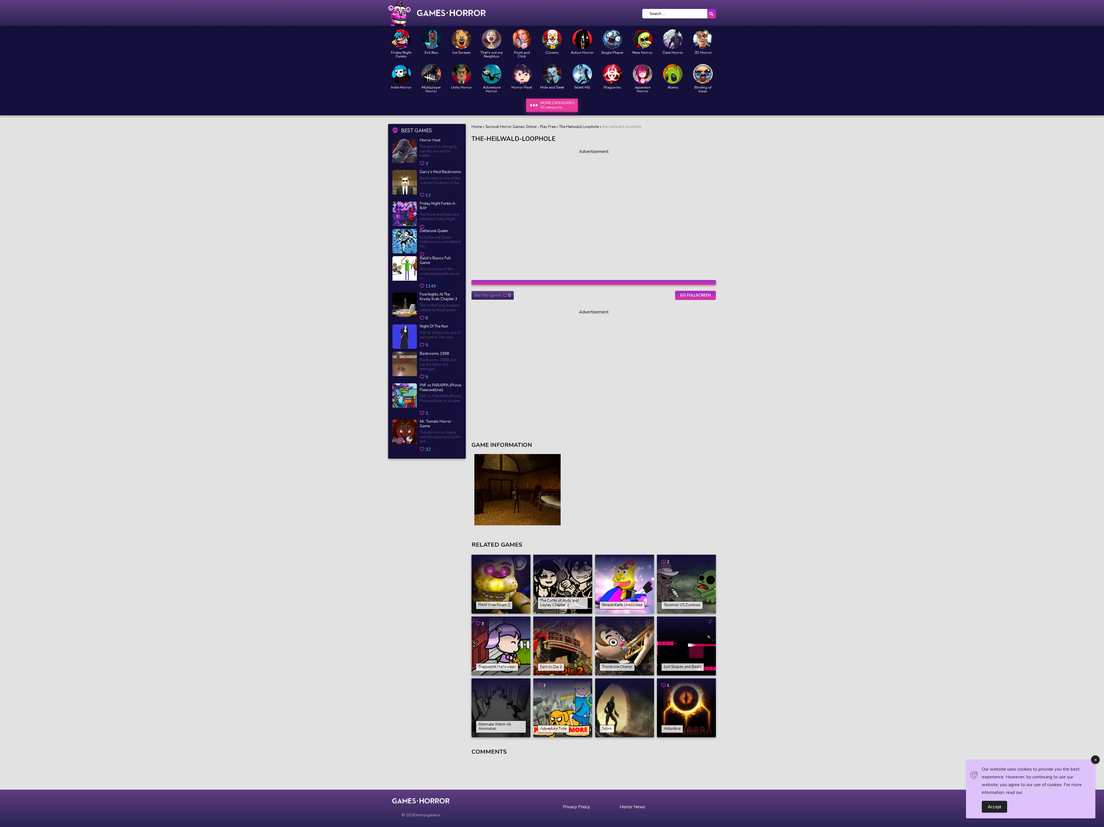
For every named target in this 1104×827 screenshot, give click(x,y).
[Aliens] (673, 74)
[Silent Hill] (582, 74)
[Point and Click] (522, 39)
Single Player (612, 53)
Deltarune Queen (434, 231)
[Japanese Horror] (642, 74)
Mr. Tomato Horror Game (435, 424)
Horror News (632, 807)
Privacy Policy (576, 807)
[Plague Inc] (612, 74)
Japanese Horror (642, 89)
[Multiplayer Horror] (431, 74)
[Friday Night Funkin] (401, 39)
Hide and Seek (552, 87)
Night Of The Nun (434, 326)
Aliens (673, 87)
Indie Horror (401, 87)
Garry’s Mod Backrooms (440, 172)
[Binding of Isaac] (703, 74)
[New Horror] (642, 39)
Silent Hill (582, 87)
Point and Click (522, 54)
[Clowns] (552, 39)
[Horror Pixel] (522, 74)
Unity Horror (461, 87)
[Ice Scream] (461, 39)
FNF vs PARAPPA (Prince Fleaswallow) (440, 387)
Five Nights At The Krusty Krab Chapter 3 (438, 296)
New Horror (642, 53)
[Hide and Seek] (552, 74)
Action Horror (582, 53)
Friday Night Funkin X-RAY (438, 206)
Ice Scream (462, 53)
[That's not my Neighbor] (491, 39)
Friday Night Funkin (401, 54)
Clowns (552, 53)
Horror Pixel (521, 87)
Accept (994, 806)
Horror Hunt (430, 140)
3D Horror (703, 53)
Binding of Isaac (703, 89)
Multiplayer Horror (431, 89)
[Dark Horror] (673, 39)
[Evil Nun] (431, 39)
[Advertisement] (593, 212)
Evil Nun (431, 53)
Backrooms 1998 (434, 354)
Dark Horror (673, 53)
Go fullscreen (695, 295)
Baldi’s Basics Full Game (435, 260)
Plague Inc (612, 87)
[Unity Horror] (461, 74)
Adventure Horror (492, 89)
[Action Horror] (582, 39)
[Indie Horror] (401, 74)
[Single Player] (612, 39)
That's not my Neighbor (491, 54)
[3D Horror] (703, 39)
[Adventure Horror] (491, 74)
